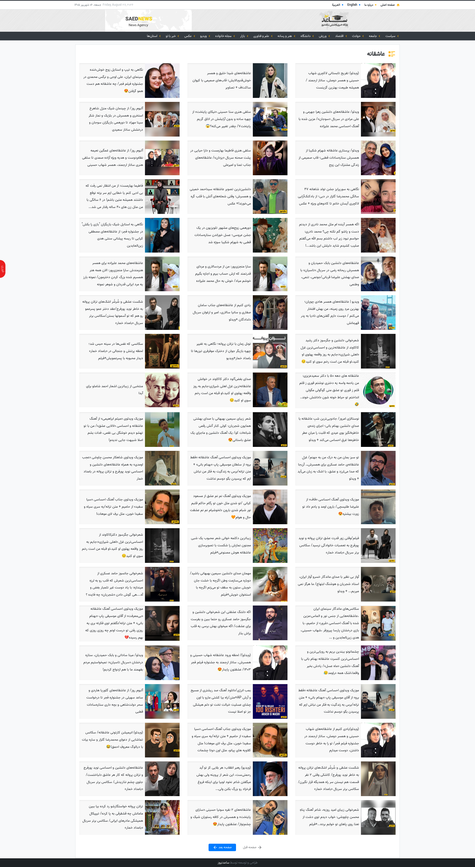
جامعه (373, 36)
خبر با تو (171, 36)
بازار (243, 36)
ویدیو (204, 36)
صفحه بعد (225, 847)
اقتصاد (339, 36)
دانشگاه (306, 36)
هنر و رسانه (285, 36)
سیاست (390, 36)
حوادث (356, 36)
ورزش (323, 36)
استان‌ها (152, 36)
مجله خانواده (223, 36)
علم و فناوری (261, 36)
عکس (188, 36)
